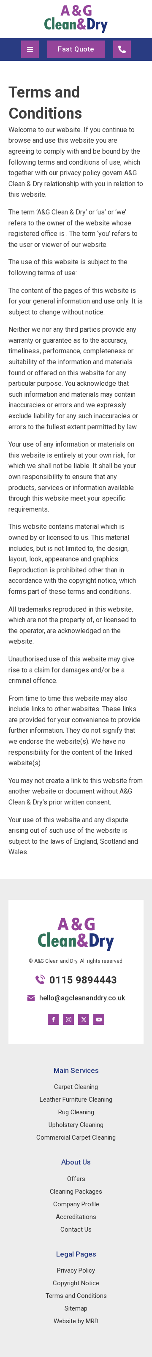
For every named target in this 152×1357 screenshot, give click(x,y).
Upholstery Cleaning (76, 1125)
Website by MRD (76, 1321)
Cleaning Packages (76, 1191)
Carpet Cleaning (76, 1087)
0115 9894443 (83, 980)
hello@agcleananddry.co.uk (82, 998)
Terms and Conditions (76, 1296)
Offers (76, 1179)
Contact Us (76, 1229)
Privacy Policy (76, 1270)
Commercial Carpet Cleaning (76, 1137)
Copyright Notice (76, 1283)
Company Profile (76, 1204)
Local (122, 49)
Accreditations (76, 1217)
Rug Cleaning (76, 1112)
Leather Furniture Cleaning (76, 1099)
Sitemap (76, 1308)
